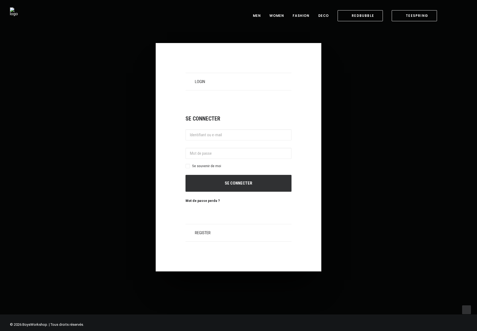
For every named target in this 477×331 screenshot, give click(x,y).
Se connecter (238, 183)
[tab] (239, 81)
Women (276, 15)
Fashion (301, 15)
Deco (323, 15)
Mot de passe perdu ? (203, 200)
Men (257, 15)
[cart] (463, 15)
